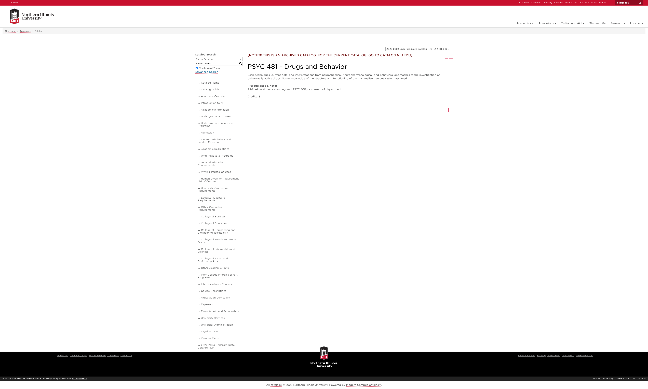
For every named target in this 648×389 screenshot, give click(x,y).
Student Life (597, 23)
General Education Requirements (211, 164)
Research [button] (617, 23)
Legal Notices (209, 331)
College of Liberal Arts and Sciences (216, 250)
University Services (213, 318)
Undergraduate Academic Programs (215, 124)
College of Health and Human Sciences (218, 241)
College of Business (213, 216)
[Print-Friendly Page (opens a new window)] (446, 56)
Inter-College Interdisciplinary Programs (218, 276)
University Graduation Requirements (213, 189)
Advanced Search (206, 71)
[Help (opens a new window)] (451, 56)
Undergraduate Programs (217, 155)
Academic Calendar (213, 96)
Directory (547, 2)
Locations (636, 23)
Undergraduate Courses (216, 116)
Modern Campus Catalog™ (363, 384)
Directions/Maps (78, 355)
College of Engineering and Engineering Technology (216, 231)
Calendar (536, 2)
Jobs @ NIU (568, 355)
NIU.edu (13, 2)
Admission (207, 132)
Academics (25, 31)
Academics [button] (524, 23)
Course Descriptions (213, 291)
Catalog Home (210, 82)
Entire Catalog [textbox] (204, 59)
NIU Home (10, 31)
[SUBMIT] (640, 2)
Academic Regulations (215, 149)
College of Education (214, 223)
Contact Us (126, 355)
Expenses (207, 304)
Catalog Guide (210, 89)
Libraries (558, 2)
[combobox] (419, 49)
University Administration (217, 324)
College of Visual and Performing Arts (213, 260)
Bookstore (62, 355)
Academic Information (215, 109)
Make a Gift (571, 2)
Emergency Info (526, 355)
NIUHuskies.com (584, 355)
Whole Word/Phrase (210, 68)
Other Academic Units (215, 268)
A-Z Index (524, 2)
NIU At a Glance (97, 355)
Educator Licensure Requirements (211, 199)
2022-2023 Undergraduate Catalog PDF (216, 346)
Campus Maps (210, 338)
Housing (541, 355)
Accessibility (553, 355)
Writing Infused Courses (216, 172)
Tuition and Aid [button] (572, 23)
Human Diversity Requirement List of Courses (218, 180)
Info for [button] (583, 2)
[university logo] (324, 357)
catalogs (276, 384)
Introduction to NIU (213, 103)
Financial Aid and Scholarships (220, 311)
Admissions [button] (546, 23)
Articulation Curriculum (215, 297)
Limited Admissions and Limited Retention (214, 141)
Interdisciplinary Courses (216, 284)
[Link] (28, 17)
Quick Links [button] (597, 2)
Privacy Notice (79, 379)
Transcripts (113, 355)
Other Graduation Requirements (210, 208)
